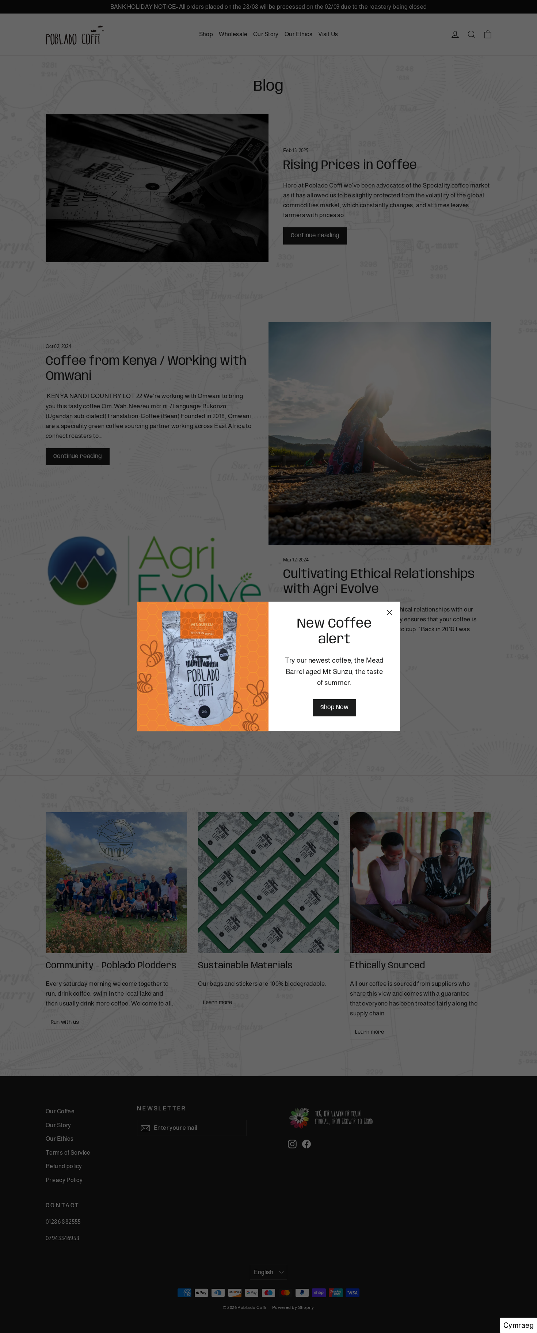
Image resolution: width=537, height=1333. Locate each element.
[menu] (518, 1325)
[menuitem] (518, 1325)
